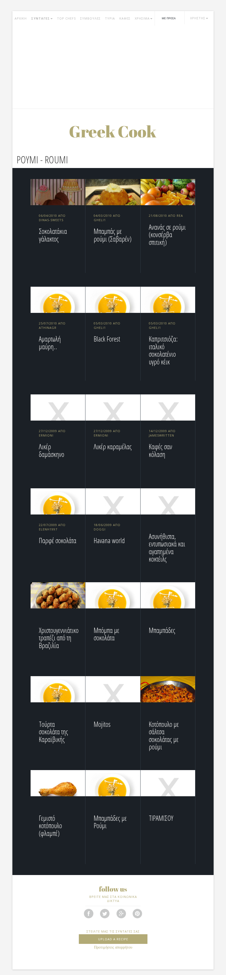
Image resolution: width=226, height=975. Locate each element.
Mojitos (102, 724)
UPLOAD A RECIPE (113, 939)
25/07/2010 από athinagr (52, 325)
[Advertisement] (113, 67)
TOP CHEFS (66, 18)
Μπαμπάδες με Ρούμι (110, 821)
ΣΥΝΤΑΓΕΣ (40, 18)
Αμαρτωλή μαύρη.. (50, 342)
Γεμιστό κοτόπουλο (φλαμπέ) (50, 825)
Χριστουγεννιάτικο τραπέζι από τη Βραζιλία (59, 637)
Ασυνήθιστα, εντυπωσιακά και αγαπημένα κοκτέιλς (167, 548)
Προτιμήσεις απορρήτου (113, 947)
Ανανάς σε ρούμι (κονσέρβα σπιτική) (167, 234)
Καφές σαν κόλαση (160, 450)
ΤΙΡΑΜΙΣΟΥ (161, 818)
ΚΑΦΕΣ (124, 18)
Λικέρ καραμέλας (113, 446)
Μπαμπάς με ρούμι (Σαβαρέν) (112, 234)
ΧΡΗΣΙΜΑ (142, 18)
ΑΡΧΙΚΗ (21, 18)
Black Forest (107, 338)
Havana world (109, 540)
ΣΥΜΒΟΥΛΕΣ (90, 18)
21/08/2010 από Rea (166, 215)
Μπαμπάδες (162, 630)
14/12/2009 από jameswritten (162, 433)
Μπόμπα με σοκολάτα (106, 634)
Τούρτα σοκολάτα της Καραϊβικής (53, 731)
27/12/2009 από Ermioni (52, 433)
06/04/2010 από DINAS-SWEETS (52, 217)
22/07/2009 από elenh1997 (52, 527)
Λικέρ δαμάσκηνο (51, 450)
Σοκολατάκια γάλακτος (53, 234)
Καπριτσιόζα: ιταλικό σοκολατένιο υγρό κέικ (163, 350)
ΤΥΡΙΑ (110, 18)
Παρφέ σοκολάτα (57, 540)
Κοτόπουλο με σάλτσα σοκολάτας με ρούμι (164, 735)
